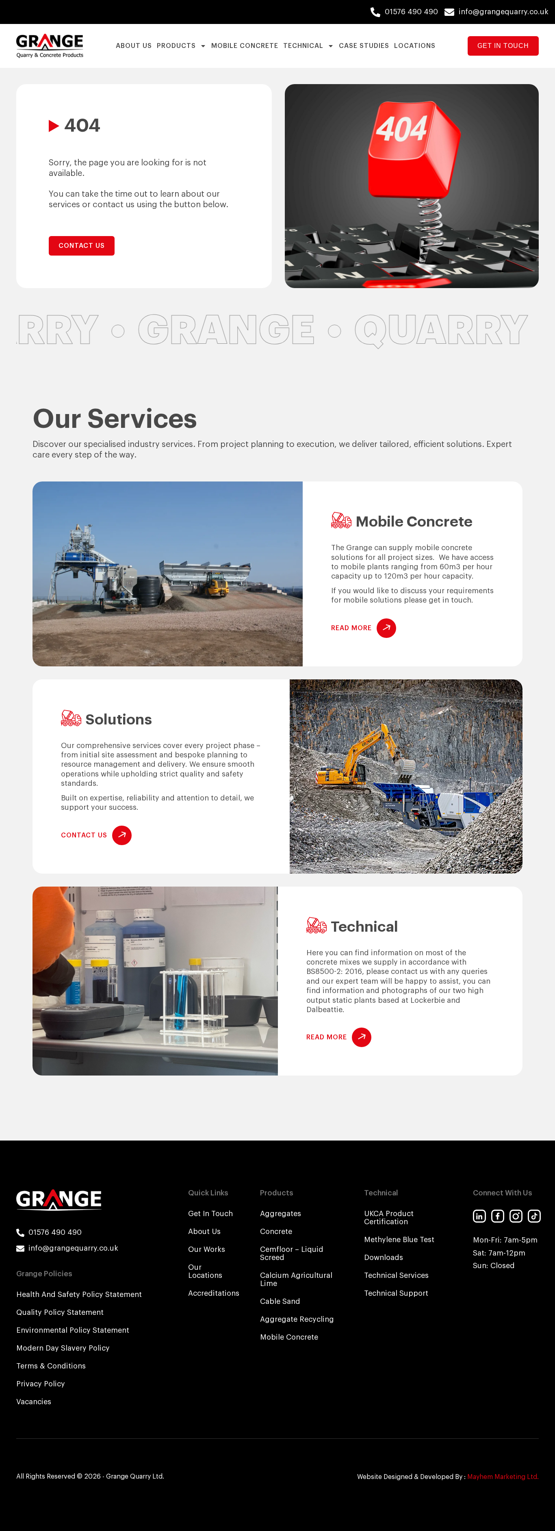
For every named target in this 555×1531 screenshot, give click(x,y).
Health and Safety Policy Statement (79, 1294)
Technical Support (396, 1293)
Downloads (383, 1257)
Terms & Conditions (51, 1366)
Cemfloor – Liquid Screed (291, 1253)
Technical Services (396, 1275)
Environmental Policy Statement (72, 1330)
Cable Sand (280, 1301)
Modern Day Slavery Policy (63, 1348)
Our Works (206, 1249)
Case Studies (364, 46)
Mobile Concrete (244, 46)
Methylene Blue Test (399, 1239)
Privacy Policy (40, 1384)
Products (176, 46)
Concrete (276, 1231)
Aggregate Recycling (297, 1319)
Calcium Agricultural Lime (296, 1279)
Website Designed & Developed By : (448, 1477)
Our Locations (205, 1271)
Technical (303, 46)
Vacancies (33, 1401)
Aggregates (280, 1213)
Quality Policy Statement (60, 1312)
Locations (415, 46)
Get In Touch (210, 1213)
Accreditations (212, 1293)
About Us (134, 46)
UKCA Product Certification (389, 1217)
